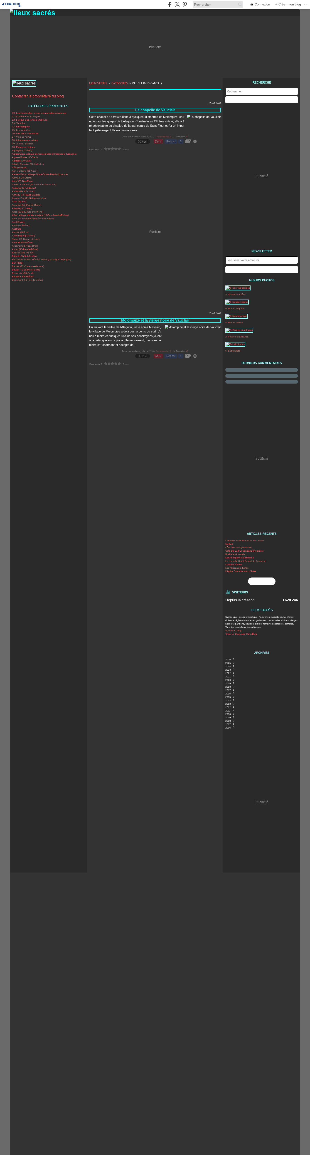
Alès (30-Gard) (19, 167)
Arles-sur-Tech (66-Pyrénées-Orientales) (33, 218)
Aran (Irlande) (19, 201)
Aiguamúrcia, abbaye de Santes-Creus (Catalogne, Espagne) (44, 154)
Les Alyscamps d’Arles (236, 568)
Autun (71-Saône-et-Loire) (25, 239)
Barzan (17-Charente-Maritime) (28, 266)
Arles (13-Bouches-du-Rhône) (27, 212)
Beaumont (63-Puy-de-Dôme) (27, 280)
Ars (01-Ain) (18, 222)
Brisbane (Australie (235, 554)
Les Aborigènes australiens (239, 557)
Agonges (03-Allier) (22, 150)
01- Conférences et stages (26, 116)
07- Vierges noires (21, 137)
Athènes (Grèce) (20, 225)
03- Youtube (18, 123)
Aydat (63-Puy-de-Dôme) (25, 249)
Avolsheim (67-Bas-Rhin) (25, 246)
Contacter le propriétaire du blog (38, 96)
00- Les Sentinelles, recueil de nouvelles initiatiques (39, 113)
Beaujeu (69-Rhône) (22, 276)
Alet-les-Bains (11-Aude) (24, 171)
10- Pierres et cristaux (23, 147)
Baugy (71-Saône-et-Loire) (26, 269)
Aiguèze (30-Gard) (21, 160)
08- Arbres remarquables (25, 140)
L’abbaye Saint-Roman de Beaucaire (244, 540)
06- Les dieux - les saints (25, 133)
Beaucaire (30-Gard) (22, 273)
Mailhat (229, 544)
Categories (119, 83)
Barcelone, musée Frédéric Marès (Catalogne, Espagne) (41, 259)
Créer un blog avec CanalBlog (241, 634)
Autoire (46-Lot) (20, 232)
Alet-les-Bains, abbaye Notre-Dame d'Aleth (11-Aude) (40, 174)
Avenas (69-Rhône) (22, 242)
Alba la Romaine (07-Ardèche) (28, 164)
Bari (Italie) (17, 263)
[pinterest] (184, 4)
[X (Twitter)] (177, 4)
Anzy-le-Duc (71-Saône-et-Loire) (29, 198)
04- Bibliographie (21, 126)
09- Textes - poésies (22, 143)
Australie (16, 229)
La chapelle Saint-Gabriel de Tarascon (245, 561)
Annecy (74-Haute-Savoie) (26, 194)
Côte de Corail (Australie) (238, 547)
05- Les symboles (21, 130)
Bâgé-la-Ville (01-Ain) (23, 252)
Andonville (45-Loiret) (23, 191)
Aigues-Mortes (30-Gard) (25, 157)
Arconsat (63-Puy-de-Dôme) (26, 205)
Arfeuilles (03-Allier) (22, 208)
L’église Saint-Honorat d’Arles (240, 571)
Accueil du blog (233, 630)
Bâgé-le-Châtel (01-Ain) (24, 256)
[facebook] (169, 4)
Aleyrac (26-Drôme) (22, 177)
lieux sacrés (98, 83)
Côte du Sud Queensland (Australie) (244, 551)
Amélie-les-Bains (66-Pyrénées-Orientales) (34, 184)
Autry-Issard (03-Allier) (23, 235)
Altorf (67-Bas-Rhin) (22, 181)
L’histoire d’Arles (233, 564)
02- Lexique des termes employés (29, 120)
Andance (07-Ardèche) (24, 188)
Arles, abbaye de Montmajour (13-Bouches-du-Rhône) (40, 215)
